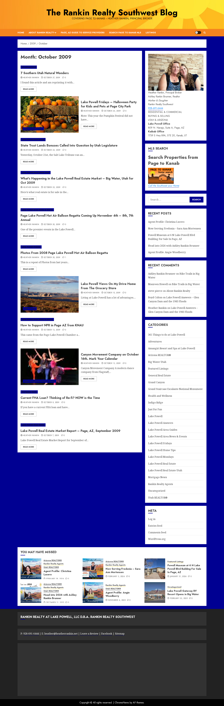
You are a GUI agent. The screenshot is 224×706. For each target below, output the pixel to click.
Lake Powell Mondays (161, 456)
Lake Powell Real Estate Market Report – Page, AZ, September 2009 (70, 431)
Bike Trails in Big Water (186, 284)
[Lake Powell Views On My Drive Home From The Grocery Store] (50, 294)
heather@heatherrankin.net (61, 633)
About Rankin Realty (41, 32)
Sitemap (119, 633)
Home (21, 32)
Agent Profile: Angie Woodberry (167, 252)
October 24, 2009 (112, 111)
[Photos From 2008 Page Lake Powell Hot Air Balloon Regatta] (80, 247)
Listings (151, 32)
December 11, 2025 (55, 602)
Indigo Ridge (155, 402)
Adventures (155, 341)
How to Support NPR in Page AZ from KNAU (52, 325)
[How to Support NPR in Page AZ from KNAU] (80, 319)
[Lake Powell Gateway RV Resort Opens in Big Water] (154, 592)
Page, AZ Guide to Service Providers (83, 32)
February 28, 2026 (55, 579)
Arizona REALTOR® (159, 355)
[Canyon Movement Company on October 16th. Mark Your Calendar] (50, 367)
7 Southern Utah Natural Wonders (45, 73)
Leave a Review (89, 633)
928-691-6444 (155, 108)
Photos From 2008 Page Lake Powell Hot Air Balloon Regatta (64, 253)
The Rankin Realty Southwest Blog (112, 12)
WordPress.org (157, 539)
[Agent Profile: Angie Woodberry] (93, 592)
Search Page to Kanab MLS (125, 32)
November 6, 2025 (117, 600)
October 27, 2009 (52, 78)
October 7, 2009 (51, 435)
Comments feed (157, 532)
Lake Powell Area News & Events (37, 209)
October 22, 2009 (52, 150)
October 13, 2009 (52, 330)
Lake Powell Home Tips (162, 450)
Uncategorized (29, 67)
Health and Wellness (160, 395)
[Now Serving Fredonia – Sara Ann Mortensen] (93, 568)
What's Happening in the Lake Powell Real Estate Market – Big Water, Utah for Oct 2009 (77, 180)
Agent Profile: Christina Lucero (166, 221)
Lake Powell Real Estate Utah (35, 172)
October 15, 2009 (112, 293)
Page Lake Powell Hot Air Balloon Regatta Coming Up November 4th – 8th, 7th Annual (77, 217)
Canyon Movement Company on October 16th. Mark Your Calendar (110, 356)
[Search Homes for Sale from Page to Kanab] (196, 199)
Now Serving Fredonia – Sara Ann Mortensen (174, 228)
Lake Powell (30, 308)
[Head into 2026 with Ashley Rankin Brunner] (31, 592)
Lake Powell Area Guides (162, 429)
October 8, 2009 (51, 402)
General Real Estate (159, 375)
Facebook (106, 633)
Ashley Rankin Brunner (161, 273)
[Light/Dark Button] (198, 32)
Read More (28, 89)
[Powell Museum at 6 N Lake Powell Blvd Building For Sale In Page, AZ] (154, 568)
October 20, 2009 (52, 224)
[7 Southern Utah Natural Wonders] (80, 67)
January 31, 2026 (178, 576)
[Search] (204, 33)
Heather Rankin (31, 78)
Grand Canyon (156, 382)
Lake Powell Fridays (33, 128)
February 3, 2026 (116, 576)
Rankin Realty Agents (160, 484)
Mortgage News (29, 391)
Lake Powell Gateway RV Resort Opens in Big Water (183, 592)
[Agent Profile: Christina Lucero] (31, 568)
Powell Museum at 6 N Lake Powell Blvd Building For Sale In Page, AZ (184, 569)
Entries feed (155, 525)
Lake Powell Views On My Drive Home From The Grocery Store (108, 286)
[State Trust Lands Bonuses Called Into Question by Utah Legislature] (80, 139)
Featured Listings (158, 368)
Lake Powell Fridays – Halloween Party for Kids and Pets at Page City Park (109, 104)
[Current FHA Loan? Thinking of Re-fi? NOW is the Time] (80, 392)
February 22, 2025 (179, 598)
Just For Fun (155, 409)
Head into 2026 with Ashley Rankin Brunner (173, 245)
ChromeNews (122, 702)
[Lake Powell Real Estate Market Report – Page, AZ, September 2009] (80, 425)
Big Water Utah (157, 362)
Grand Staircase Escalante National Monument (175, 389)
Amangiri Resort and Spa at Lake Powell (171, 348)
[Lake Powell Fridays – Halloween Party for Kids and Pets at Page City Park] (50, 114)
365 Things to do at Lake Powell (166, 334)
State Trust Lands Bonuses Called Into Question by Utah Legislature (69, 145)
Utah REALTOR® (157, 497)
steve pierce (155, 291)
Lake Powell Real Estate (33, 139)
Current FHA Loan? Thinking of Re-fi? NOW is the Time (60, 398)
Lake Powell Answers (160, 423)
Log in (151, 519)
